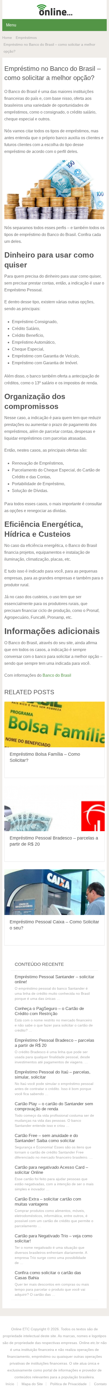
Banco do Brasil (57, 675)
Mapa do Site (32, 1384)
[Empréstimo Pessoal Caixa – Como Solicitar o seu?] (54, 892)
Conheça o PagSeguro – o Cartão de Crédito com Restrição (49, 1011)
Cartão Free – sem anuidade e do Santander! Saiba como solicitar (46, 1138)
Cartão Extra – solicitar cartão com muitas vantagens (48, 1202)
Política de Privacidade (68, 1384)
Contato (100, 1384)
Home (7, 38)
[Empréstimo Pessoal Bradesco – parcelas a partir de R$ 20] (54, 808)
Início (10, 1384)
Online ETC (20, 1329)
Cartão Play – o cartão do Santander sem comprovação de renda (54, 1106)
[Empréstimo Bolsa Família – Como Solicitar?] (54, 724)
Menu (11, 25)
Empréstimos (26, 38)
